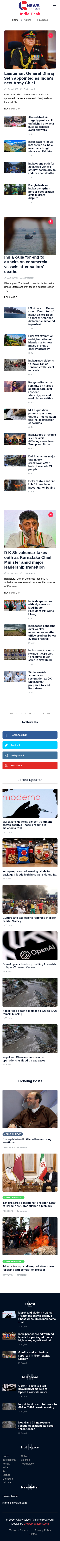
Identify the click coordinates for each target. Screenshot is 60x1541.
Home (15, 20)
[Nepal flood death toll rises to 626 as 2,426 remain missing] (30, 992)
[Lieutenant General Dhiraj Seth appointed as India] (30, 49)
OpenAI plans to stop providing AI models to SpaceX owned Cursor (33, 1389)
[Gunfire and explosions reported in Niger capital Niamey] (30, 899)
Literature (7, 1478)
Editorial (6, 1482)
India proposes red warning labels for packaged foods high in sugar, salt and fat (36, 1337)
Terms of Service (18, 1530)
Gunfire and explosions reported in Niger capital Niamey (34, 1355)
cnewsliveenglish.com (36, 1523)
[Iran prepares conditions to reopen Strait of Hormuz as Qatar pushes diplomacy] (30, 1173)
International (9, 1459)
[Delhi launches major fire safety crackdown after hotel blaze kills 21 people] (15, 463)
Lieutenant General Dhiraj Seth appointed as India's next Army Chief (29, 78)
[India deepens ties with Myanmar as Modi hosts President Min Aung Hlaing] (15, 608)
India (5, 1467)
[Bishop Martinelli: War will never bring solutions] (30, 1109)
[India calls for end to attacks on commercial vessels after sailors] (30, 236)
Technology (27, 1463)
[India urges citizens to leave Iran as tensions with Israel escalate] (15, 367)
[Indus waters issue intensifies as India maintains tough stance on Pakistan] (15, 148)
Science (25, 1459)
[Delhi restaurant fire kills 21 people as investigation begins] (15, 488)
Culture (6, 1474)
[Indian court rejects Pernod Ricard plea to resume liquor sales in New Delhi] (15, 657)
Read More (10, 109)
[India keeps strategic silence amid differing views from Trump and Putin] (15, 441)
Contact (33, 1533)
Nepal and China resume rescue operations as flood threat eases (36, 1425)
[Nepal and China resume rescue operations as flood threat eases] (30, 1038)
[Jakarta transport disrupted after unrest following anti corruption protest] (30, 1236)
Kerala (6, 1463)
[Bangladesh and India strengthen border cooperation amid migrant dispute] (15, 192)
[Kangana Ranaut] (15, 389)
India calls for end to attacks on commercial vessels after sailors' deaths (26, 264)
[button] (9, 6)
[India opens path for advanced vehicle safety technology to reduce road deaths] (15, 170)
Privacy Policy (43, 1530)
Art (4, 1471)
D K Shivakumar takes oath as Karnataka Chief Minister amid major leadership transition (28, 559)
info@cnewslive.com (14, 1502)
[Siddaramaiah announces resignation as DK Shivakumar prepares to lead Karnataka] (15, 679)
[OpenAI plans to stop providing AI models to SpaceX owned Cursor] (30, 945)
